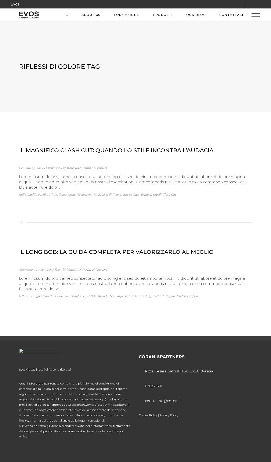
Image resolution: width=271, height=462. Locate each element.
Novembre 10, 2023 (31, 269)
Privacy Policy (168, 415)
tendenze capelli (187, 296)
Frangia (76, 296)
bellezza (24, 296)
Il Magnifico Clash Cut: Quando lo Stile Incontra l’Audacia (116, 150)
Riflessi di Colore (109, 194)
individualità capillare (34, 194)
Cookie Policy (148, 415)
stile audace (131, 194)
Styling (146, 296)
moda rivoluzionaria (82, 194)
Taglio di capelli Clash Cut (158, 194)
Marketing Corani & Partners (86, 168)
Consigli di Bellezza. (55, 296)
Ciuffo (35, 296)
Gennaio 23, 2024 (31, 168)
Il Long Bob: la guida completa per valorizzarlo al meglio (116, 252)
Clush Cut (53, 168)
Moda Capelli (106, 296)
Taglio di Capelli (164, 296)
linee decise (59, 194)
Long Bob (53, 269)
